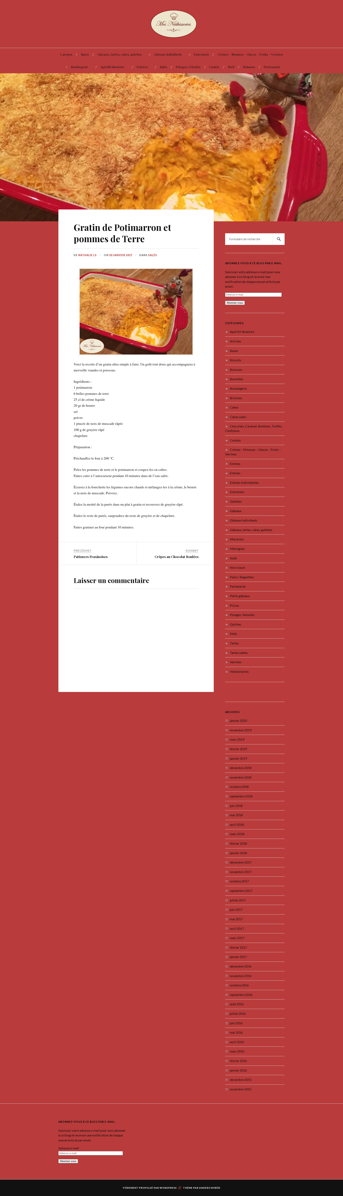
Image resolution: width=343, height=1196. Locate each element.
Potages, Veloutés (188, 67)
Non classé (237, 554)
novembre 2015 (240, 1076)
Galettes (236, 488)
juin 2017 (236, 896)
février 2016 (238, 1047)
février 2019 (238, 735)
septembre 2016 (241, 981)
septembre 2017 (241, 877)
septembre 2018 (241, 783)
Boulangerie (79, 67)
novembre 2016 (240, 962)
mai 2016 (236, 1019)
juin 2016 (236, 1010)
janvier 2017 (238, 943)
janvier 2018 (238, 839)
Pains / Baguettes (242, 564)
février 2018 (238, 830)
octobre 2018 (239, 773)
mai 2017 (236, 906)
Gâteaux (235, 497)
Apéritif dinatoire (112, 67)
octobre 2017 (239, 868)
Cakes (234, 394)
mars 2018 (237, 820)
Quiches (235, 611)
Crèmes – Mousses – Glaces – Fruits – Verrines (250, 54)
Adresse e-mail (68, 1135)
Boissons (249, 67)
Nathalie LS (87, 241)
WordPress (168, 1174)
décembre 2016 (240, 953)
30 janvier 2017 (120, 241)
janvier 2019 (238, 745)
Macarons (237, 526)
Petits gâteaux (240, 582)
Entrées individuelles (244, 469)
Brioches (236, 384)
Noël (231, 67)
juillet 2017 (238, 887)
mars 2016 (237, 1038)
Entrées (142, 67)
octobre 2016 (239, 972)
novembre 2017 (240, 858)
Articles (235, 328)
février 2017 (238, 934)
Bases (85, 54)
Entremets (201, 54)
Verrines (235, 649)
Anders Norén (209, 1174)
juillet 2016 (238, 1000)
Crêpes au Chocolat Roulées (176, 538)
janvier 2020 (238, 707)
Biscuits (235, 347)
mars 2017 (237, 924)
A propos (66, 54)
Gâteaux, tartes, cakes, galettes (119, 54)
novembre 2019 (240, 717)
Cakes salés (238, 403)
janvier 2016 (238, 1057)
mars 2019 (237, 726)
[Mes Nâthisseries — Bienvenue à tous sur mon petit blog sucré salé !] (171, 23)
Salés (163, 67)
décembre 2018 (240, 754)
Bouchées (236, 365)
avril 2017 (237, 915)
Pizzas (234, 592)
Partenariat (272, 67)
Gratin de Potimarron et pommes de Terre (122, 219)
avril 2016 (237, 1028)
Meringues (237, 535)
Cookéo (214, 67)
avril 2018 (237, 811)
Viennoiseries (239, 658)
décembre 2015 (240, 1066)
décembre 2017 (240, 849)
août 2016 (237, 991)
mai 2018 (236, 802)
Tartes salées (239, 639)
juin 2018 (236, 792)
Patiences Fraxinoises (91, 538)
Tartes (234, 630)
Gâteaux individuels (168, 54)
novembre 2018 (240, 764)
